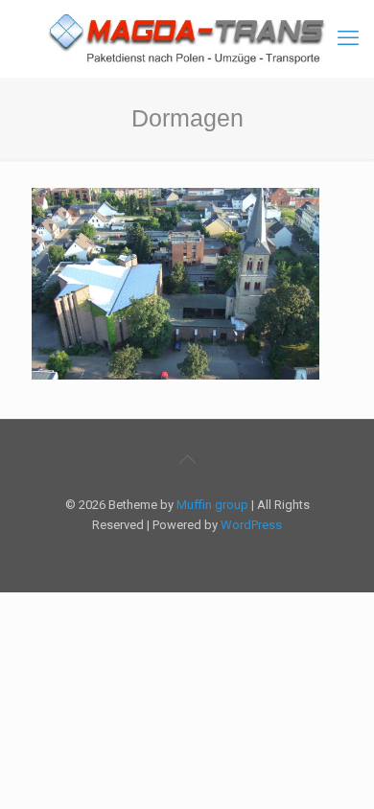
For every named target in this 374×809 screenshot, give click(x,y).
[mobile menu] (348, 38)
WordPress (251, 525)
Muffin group (212, 504)
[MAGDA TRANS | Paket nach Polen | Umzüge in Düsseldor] (187, 38)
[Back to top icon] (187, 459)
